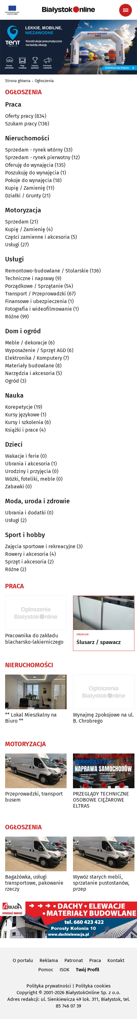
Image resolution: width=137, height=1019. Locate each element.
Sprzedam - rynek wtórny (34, 150)
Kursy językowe (22, 415)
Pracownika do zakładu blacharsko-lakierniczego (34, 639)
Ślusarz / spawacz (98, 642)
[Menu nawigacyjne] (125, 10)
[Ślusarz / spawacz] (103, 613)
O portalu (23, 960)
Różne (12, 317)
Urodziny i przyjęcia (28, 471)
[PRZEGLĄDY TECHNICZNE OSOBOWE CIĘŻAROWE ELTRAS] (103, 771)
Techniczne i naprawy (29, 278)
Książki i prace (21, 430)
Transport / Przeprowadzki (35, 294)
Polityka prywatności (48, 986)
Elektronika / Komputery (33, 358)
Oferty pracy (19, 116)
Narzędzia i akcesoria (30, 373)
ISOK (64, 970)
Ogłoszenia (44, 81)
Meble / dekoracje (26, 343)
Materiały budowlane (29, 366)
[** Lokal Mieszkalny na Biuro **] (36, 692)
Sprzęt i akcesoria (26, 562)
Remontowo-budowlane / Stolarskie (47, 271)
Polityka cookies (93, 986)
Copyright (27, 992)
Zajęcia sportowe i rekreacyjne (40, 546)
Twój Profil (87, 970)
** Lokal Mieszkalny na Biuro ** (31, 718)
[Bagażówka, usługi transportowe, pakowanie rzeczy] (36, 854)
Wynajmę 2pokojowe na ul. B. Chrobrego (103, 718)
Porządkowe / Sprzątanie (34, 286)
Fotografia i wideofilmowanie (38, 309)
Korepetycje (19, 407)
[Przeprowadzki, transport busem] (36, 771)
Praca (95, 960)
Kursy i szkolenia (24, 422)
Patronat (73, 960)
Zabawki (14, 487)
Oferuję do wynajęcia (29, 165)
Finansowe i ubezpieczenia (36, 301)
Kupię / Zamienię (25, 188)
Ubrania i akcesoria (27, 464)
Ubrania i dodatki (25, 513)
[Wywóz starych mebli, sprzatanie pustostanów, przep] (103, 854)
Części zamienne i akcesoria (37, 237)
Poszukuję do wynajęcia (32, 173)
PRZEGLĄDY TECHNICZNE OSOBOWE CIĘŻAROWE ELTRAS (101, 800)
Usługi (12, 245)
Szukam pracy (21, 124)
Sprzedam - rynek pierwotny (37, 157)
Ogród (12, 381)
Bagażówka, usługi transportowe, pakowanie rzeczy (34, 883)
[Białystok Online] (68, 9)
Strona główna (18, 81)
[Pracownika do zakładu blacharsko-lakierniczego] (36, 613)
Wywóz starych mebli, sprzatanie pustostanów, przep (101, 883)
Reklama (49, 960)
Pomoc (45, 970)
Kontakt (115, 960)
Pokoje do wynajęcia (28, 180)
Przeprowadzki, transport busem (34, 797)
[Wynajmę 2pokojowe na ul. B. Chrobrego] (103, 692)
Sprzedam (17, 222)
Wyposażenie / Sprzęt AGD (35, 350)
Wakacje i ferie (22, 456)
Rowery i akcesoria (26, 554)
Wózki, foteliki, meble (30, 479)
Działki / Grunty (23, 196)
